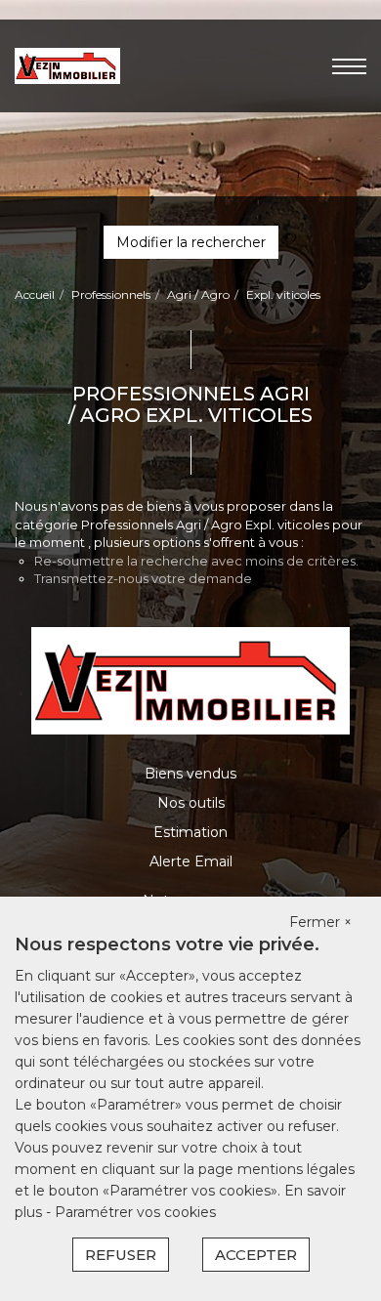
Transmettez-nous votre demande (143, 578)
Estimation (190, 832)
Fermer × (320, 922)
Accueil (35, 294)
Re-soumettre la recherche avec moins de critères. (196, 560)
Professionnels (110, 294)
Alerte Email (191, 861)
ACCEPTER (256, 1254)
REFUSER (120, 1254)
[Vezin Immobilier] (67, 64)
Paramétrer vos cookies (135, 1212)
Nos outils (191, 803)
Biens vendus (190, 773)
